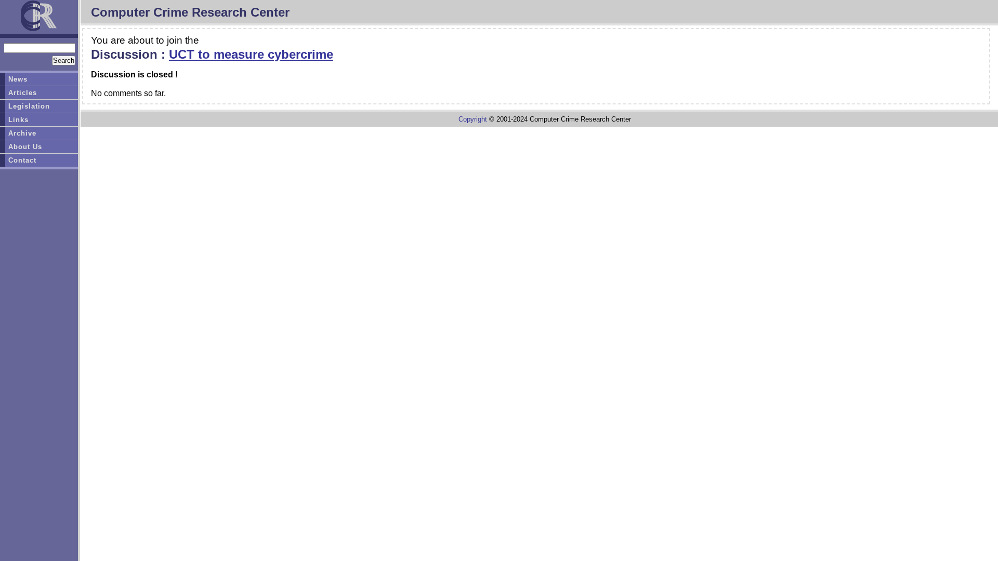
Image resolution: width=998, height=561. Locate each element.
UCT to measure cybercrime (251, 54)
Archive (22, 133)
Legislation (29, 106)
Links (18, 120)
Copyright (472, 119)
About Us (25, 147)
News (18, 79)
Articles (22, 93)
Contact (22, 160)
